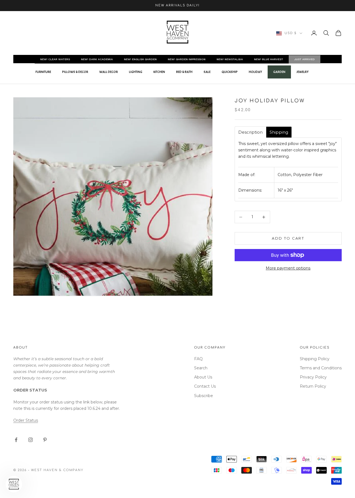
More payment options (288, 268)
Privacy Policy (313, 377)
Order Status (25, 420)
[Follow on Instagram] (30, 440)
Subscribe (203, 395)
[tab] (250, 132)
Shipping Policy (314, 358)
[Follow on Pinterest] (45, 440)
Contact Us (205, 386)
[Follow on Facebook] (16, 440)
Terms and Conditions (321, 367)
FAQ (198, 358)
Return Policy (313, 386)
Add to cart (288, 238)
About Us (203, 377)
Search (200, 367)
